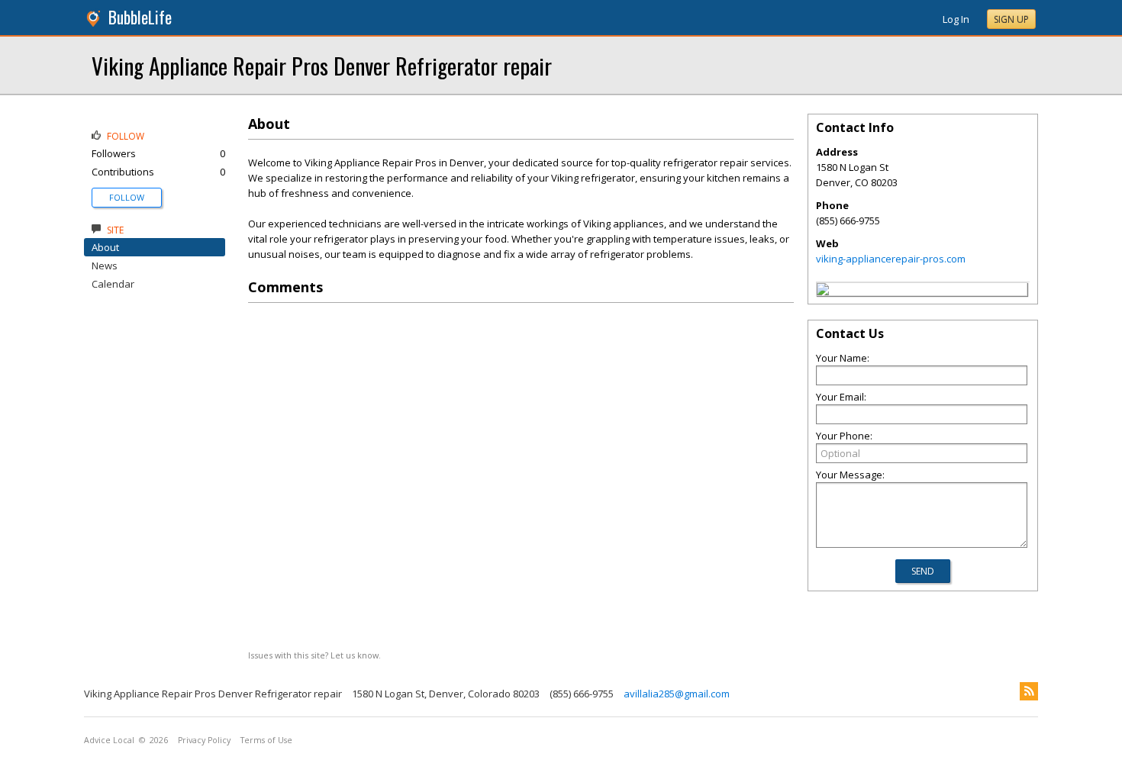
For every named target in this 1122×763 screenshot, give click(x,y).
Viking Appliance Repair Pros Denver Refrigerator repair (322, 65)
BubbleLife (140, 17)
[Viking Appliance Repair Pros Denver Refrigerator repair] (823, 291)
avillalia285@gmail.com (677, 693)
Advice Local (109, 740)
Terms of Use (266, 740)
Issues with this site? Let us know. (314, 655)
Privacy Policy (204, 740)
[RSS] (1029, 691)
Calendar (113, 284)
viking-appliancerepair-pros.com (891, 259)
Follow (126, 197)
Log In (956, 19)
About (105, 247)
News (105, 265)
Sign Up (1011, 19)
